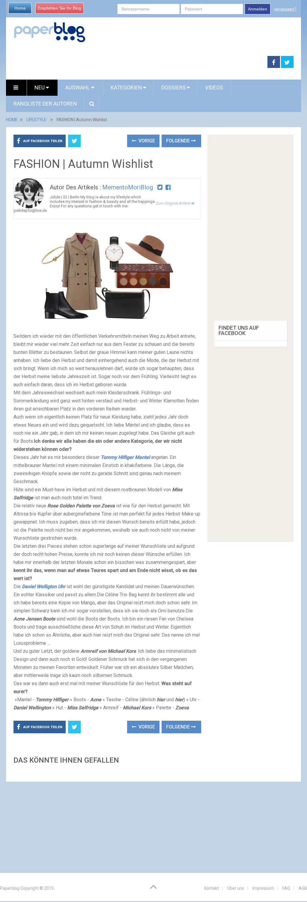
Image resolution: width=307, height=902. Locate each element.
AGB (303, 888)
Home (20, 8)
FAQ (286, 888)
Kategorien (126, 87)
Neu (40, 87)
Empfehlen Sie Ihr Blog (59, 8)
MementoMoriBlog (127, 187)
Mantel (125, 457)
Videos (214, 87)
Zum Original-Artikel (173, 203)
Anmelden (257, 9)
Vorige (146, 141)
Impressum (263, 888)
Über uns (235, 888)
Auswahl (78, 87)
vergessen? (285, 9)
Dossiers (173, 87)
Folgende (178, 141)
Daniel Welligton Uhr (43, 586)
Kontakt (211, 888)
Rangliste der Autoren (45, 104)
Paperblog (9, 888)
